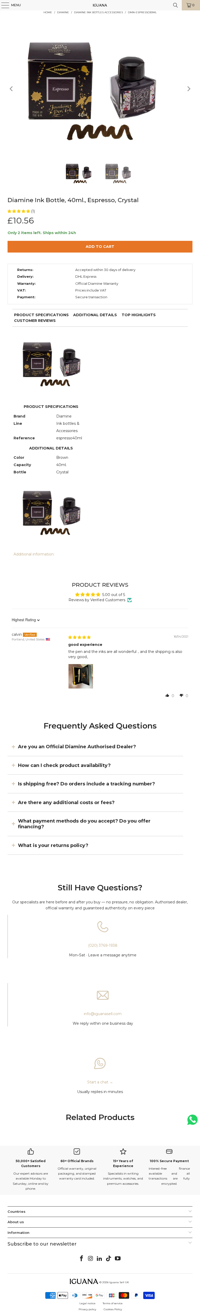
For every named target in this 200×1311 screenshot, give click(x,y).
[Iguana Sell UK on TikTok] (109, 1258)
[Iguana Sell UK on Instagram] (91, 1258)
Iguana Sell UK (119, 1282)
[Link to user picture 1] (80, 676)
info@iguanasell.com (103, 1013)
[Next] (188, 89)
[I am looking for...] (175, 5)
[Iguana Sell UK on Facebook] (82, 1258)
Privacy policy (87, 1309)
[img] (79, 637)
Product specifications (41, 315)
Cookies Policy (113, 1309)
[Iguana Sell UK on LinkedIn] (100, 1258)
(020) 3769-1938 (102, 945)
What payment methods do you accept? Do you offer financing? (84, 824)
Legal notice (87, 1303)
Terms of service (113, 1303)
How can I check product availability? (64, 765)
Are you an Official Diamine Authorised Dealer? (77, 747)
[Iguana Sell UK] (100, 5)
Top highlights (139, 315)
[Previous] (11, 89)
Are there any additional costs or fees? (66, 802)
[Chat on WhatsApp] (192, 1122)
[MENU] (2, 5)
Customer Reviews (35, 320)
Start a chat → (100, 1082)
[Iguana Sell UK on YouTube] (118, 1258)
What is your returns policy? (53, 845)
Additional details (95, 315)
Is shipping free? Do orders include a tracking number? (86, 784)
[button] (19, 211)
